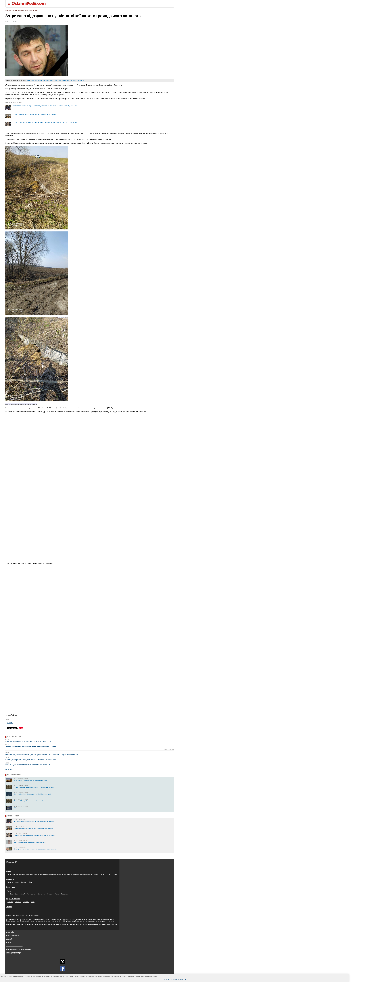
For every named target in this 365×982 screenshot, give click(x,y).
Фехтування (31, 894)
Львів (27, 874)
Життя (9, 907)
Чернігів (69, 874)
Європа (108, 874)
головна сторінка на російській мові (18, 949)
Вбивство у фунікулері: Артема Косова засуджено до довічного (35, 114)
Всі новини (19, 10)
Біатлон (50, 894)
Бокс (16, 894)
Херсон (60, 874)
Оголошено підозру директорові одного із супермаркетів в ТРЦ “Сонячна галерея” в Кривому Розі (41, 755)
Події (26, 10)
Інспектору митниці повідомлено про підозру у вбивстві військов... (34, 821)
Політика (10, 879)
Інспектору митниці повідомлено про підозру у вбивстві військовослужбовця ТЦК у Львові (45, 106)
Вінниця (74, 874)
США (115, 874)
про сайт (9, 939)
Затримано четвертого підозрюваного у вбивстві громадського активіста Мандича (55, 80)
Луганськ (55, 874)
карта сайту (10, 932)
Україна (31, 10)
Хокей (23, 894)
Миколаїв (49, 874)
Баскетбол (41, 894)
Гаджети (26, 902)
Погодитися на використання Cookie (174, 979)
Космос (10, 902)
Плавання (64, 894)
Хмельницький (88, 874)
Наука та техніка (13, 899)
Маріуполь (80, 874)
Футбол (10, 894)
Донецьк (36, 874)
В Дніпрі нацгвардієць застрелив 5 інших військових (30, 842)
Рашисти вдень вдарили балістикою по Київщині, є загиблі (27, 765)
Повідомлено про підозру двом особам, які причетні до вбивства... (34, 835)
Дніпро (31, 874)
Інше (33, 902)
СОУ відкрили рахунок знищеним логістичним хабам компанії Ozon (30, 760)
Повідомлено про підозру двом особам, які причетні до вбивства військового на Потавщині (45, 122)
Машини (18, 902)
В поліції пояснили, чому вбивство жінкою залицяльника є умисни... (35, 849)
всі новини (9, 770)
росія (102, 874)
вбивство (10, 723)
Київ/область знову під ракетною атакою (26, 808)
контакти (9, 942)
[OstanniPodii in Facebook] (62, 968)
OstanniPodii (9, 10)
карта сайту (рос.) (12, 935)
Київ (36, 10)
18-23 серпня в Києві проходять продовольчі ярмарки (30, 780)
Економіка (10, 887)
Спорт (9, 891)
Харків (19, 874)
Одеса (23, 874)
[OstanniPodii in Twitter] (62, 962)
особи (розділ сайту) (13, 953)
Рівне (64, 874)
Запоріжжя (42, 874)
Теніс (57, 894)
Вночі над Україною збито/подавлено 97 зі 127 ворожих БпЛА (28, 741)
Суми (95, 874)
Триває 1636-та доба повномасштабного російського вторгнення (34, 787)
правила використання (14, 946)
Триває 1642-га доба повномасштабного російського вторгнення (30, 746)
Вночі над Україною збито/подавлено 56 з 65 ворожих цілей (32, 794)
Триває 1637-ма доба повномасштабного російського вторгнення (34, 801)
